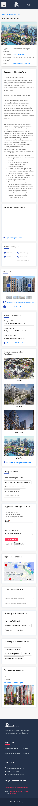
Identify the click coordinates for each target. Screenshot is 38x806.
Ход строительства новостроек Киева (17, 482)
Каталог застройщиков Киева (15, 487)
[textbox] (19, 598)
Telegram (19, 791)
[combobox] (19, 598)
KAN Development (19, 54)
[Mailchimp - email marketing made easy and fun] (15, 543)
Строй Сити (26, 654)
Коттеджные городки (12, 491)
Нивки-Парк (19, 630)
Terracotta (8, 630)
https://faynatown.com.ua (21, 63)
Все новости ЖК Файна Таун (16, 343)
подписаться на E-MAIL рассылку (16, 787)
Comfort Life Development (14, 658)
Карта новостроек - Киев (14, 238)
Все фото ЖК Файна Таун (14, 307)
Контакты (26, 753)
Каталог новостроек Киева (14, 478)
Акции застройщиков (12, 496)
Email (7, 521)
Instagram (26, 791)
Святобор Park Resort (12, 621)
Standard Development (12, 649)
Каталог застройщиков (12, 753)
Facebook (12, 791)
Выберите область (12, 530)
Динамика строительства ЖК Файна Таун (20, 302)
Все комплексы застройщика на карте (18, 463)
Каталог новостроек (11, 749)
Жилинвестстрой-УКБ (12, 654)
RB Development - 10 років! (14, 682)
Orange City (26, 625)
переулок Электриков (12, 625)
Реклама (26, 749)
